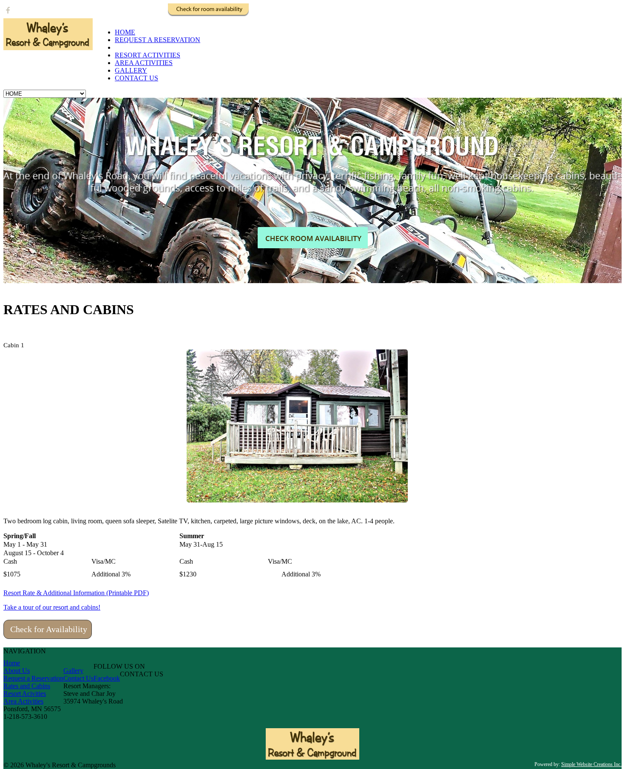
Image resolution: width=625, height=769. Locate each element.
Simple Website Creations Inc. (591, 764)
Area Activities (23, 701)
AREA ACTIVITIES (144, 62)
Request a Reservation (33, 678)
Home (11, 663)
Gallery (73, 670)
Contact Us (78, 678)
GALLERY (131, 70)
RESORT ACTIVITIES (147, 55)
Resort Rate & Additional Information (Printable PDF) (76, 592)
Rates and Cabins (26, 686)
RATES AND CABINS (147, 47)
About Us (16, 670)
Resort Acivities (24, 693)
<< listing (605, 345)
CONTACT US (136, 78)
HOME (125, 32)
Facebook (107, 678)
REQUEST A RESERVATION (157, 39)
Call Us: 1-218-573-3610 (128, 14)
